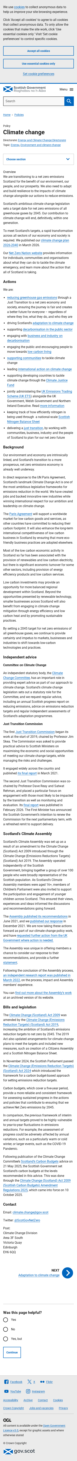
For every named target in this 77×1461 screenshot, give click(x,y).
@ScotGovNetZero (27, 1220)
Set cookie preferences (38, 74)
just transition (33, 428)
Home (6, 114)
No (13, 1329)
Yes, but (16, 1339)
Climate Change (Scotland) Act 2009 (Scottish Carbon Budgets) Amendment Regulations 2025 (37, 1185)
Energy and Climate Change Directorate (42, 140)
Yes (13, 1320)
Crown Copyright (13, 1408)
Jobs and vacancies (41, 1408)
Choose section (16, 159)
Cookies (58, 1400)
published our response (46, 921)
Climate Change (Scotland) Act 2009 (34, 1015)
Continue (12, 1352)
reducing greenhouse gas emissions (32, 297)
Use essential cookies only (38, 63)
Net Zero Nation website (25, 253)
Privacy (63, 1408)
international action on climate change (45, 369)
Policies (19, 114)
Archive (28, 1400)
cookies (19, 7)
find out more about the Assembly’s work (43, 993)
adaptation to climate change (53, 323)
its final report (27, 773)
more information (52, 406)
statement (10, 962)
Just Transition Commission (35, 732)
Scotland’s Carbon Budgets (39, 1161)
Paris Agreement (20, 514)
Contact (43, 1400)
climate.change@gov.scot (30, 1212)
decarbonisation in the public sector (47, 329)
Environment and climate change (41, 145)
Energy (15, 145)
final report (30, 805)
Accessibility (10, 1400)
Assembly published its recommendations (38, 916)
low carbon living (39, 352)
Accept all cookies (38, 50)
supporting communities (24, 358)
